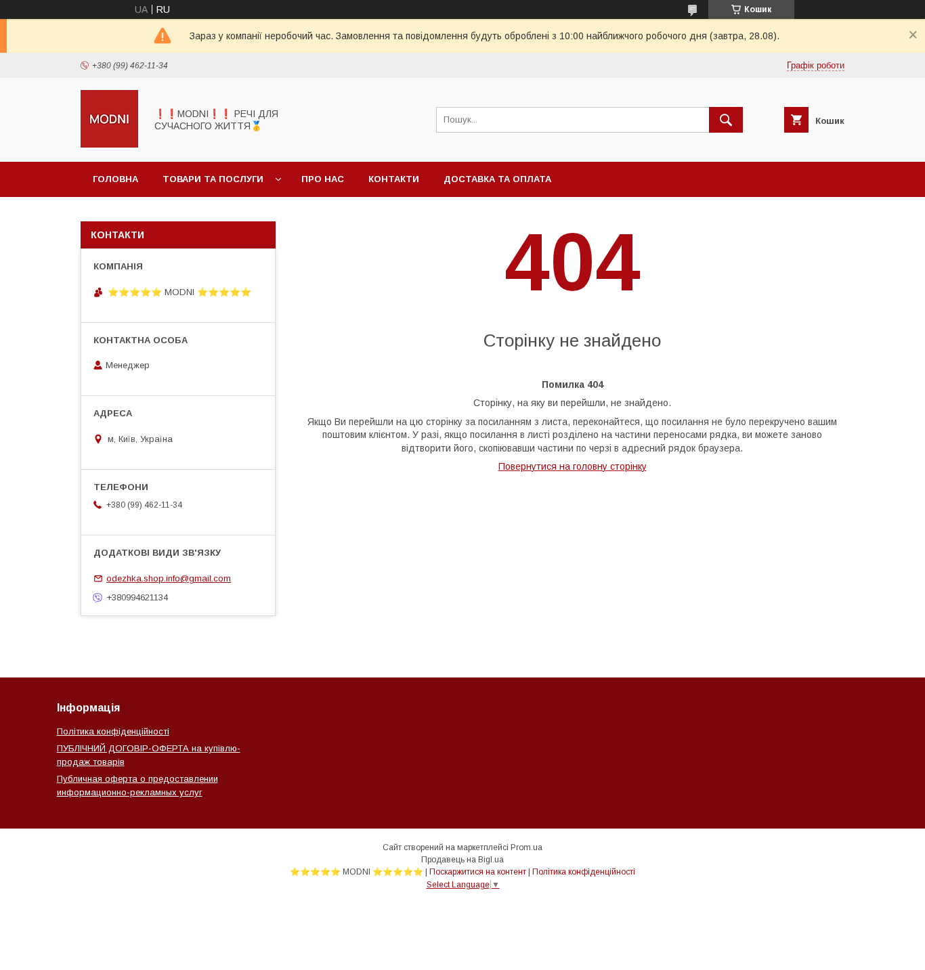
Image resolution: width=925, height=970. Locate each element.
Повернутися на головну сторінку (572, 466)
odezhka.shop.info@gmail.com (168, 578)
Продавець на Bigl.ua (462, 859)
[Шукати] (726, 120)
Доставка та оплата (497, 179)
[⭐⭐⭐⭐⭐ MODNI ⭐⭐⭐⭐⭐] (109, 144)
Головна (115, 179)
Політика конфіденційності (113, 731)
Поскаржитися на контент (477, 872)
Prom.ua (526, 847)
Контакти (393, 179)
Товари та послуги (213, 179)
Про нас (322, 179)
